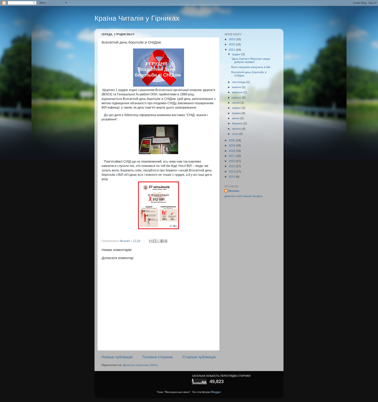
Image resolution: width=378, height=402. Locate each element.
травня (237, 113)
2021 (232, 49)
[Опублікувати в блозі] (155, 241)
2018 (232, 150)
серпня (237, 97)
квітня (236, 118)
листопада (239, 82)
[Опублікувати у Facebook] (162, 241)
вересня (237, 92)
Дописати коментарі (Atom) (140, 365)
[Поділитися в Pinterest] (166, 241)
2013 (232, 176)
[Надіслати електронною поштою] (151, 241)
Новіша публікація (117, 357)
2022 (232, 44)
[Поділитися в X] (158, 241)
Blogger (216, 392)
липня (236, 102)
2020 (232, 140)
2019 (232, 145)
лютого (237, 128)
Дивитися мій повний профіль (243, 196)
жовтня (237, 87)
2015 (232, 166)
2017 (232, 155)
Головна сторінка (157, 357)
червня (237, 107)
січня (235, 133)
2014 (232, 171)
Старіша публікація (199, 357)
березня (237, 123)
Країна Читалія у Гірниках (136, 18)
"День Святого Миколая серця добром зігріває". (250, 60)
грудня (236, 54)
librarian (233, 190)
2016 (232, 161)
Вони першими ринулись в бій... (251, 67)
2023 (232, 39)
